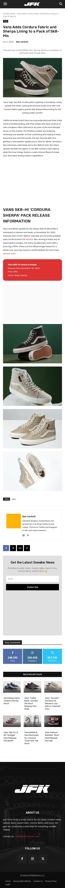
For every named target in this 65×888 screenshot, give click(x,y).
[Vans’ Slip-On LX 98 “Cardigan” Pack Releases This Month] (12, 721)
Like (13, 650)
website (29, 239)
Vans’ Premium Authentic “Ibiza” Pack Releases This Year (52, 736)
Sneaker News (9, 13)
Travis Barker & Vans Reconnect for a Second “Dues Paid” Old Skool (31, 738)
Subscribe (32, 587)
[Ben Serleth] (13, 525)
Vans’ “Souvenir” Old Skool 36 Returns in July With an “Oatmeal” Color (53, 703)
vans (14, 499)
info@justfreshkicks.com (27, 836)
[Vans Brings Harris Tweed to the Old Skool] (12, 687)
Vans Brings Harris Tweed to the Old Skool (12, 701)
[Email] (20, 548)
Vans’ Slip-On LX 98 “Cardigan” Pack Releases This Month (11, 736)
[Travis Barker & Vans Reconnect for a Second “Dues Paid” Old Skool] (32, 721)
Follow (32, 650)
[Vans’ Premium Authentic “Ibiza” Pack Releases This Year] (53, 721)
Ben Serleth (22, 41)
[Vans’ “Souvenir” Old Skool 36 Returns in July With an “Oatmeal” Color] (53, 687)
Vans (5, 21)
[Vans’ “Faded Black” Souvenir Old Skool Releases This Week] (32, 687)
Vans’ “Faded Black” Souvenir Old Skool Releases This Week (31, 703)
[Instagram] (23, 535)
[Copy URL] (27, 548)
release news (9, 253)
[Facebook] (6, 548)
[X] (28, 535)
